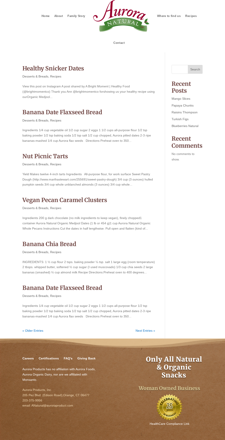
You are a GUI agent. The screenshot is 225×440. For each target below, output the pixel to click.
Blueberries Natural (185, 126)
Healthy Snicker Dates (53, 68)
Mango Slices (181, 98)
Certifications (49, 358)
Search (195, 69)
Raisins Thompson (185, 112)
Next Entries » (145, 330)
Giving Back (86, 358)
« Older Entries (32, 330)
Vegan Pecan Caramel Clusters (64, 200)
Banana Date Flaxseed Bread (62, 112)
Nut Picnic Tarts (45, 156)
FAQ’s (68, 358)
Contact (119, 42)
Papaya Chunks (183, 105)
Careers (28, 358)
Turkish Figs (180, 119)
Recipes (55, 76)
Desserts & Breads (35, 76)
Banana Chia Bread (49, 244)
